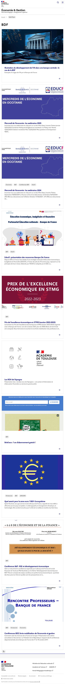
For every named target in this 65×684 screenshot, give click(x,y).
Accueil (3, 17)
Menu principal (62, 2)
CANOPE (51, 667)
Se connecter (32, 676)
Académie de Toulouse (38, 667)
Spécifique (12, 17)
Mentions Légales (22, 676)
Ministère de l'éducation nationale (42, 663)
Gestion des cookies (8, 678)
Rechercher (58, 2)
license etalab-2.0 (34, 682)
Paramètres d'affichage (46, 676)
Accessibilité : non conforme (8, 676)
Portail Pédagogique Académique (42, 671)
